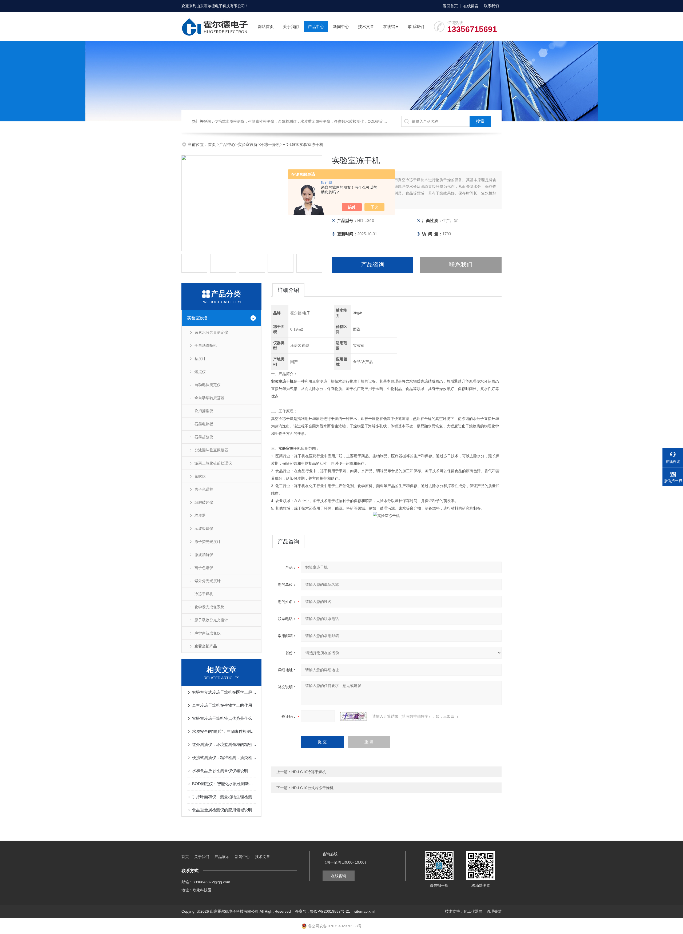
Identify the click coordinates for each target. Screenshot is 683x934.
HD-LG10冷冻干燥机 (308, 772)
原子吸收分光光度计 (211, 620)
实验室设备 (248, 144)
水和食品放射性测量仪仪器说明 (220, 770)
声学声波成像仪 (207, 633)
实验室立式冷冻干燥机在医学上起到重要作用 (224, 692)
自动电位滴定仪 (207, 385)
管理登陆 (494, 911)
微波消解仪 (203, 555)
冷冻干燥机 (270, 144)
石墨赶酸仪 (203, 437)
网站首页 (266, 26)
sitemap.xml (364, 911)
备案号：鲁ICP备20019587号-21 (322, 911)
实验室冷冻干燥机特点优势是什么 (222, 718)
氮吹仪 (200, 476)
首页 (212, 144)
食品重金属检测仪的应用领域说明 (222, 810)
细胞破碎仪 (203, 502)
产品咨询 (372, 264)
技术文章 (366, 26)
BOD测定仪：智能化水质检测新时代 (224, 783)
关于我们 (291, 26)
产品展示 (222, 856)
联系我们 (491, 6)
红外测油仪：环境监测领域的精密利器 (224, 744)
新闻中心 (341, 26)
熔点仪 (200, 371)
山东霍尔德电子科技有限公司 (220, 6)
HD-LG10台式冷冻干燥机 (312, 788)
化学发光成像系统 (209, 607)
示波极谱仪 (203, 528)
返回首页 (450, 6)
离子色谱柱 (203, 489)
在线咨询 (338, 876)
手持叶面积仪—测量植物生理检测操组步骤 (224, 796)
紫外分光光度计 (207, 581)
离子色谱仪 (203, 568)
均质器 (200, 515)
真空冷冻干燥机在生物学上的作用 (222, 705)
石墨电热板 (203, 424)
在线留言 (470, 6)
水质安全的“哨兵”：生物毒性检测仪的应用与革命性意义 (224, 731)
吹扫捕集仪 (203, 411)
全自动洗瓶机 (205, 345)
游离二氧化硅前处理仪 (213, 463)
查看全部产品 (205, 646)
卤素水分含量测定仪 (211, 332)
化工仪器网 (473, 911)
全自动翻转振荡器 (209, 398)
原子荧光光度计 (207, 541)
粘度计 (200, 358)
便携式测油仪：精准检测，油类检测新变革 (224, 757)
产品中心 (316, 26)
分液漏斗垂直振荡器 (211, 450)
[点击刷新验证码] (353, 716)
